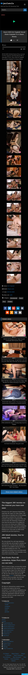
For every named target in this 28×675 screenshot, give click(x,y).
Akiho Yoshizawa (18, 655)
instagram (7, 606)
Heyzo (21, 298)
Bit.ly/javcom (6, 633)
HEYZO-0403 (10, 292)
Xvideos (10, 301)
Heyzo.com (11, 289)
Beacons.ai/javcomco (8, 626)
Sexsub (4, 621)
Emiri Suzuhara (15, 659)
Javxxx (3, 619)
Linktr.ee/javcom (7, 632)
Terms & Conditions (8, 641)
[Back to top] (25, 663)
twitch (6, 610)
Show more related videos (14, 492)
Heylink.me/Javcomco (8, 628)
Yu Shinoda (8, 655)
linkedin (7, 608)
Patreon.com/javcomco (9, 624)
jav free (11, 575)
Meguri (23, 653)
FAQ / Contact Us (8, 648)
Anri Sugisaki (10, 286)
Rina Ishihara (6, 657)
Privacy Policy (7, 643)
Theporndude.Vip (7, 623)
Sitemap (5, 646)
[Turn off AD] (25, 674)
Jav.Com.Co (8, 3)
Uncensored (13, 298)
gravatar (7, 611)
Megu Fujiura (15, 653)
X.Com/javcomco (9, 602)
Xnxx (4, 301)
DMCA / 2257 (6, 645)
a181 (11, 295)
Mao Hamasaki (17, 657)
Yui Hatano (6, 653)
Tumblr (6, 604)
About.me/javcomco (8, 630)
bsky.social (6, 635)
